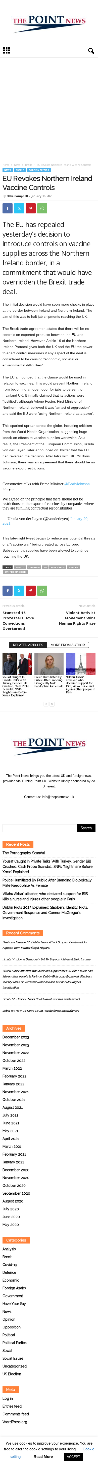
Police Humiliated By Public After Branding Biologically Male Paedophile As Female (48, 682)
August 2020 (13, 1201)
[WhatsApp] (42, 208)
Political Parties (15, 1343)
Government (13, 1296)
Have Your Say (14, 1304)
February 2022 (14, 1076)
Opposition (12, 1327)
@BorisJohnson (77, 484)
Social (7, 1351)
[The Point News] (49, 22)
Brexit (28, 165)
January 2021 (13, 1162)
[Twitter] (19, 208)
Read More (43, 1456)
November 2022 (16, 1053)
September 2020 (16, 1193)
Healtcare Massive (14, 942)
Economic (11, 1280)
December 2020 (16, 1170)
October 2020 (14, 1186)
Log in (8, 1398)
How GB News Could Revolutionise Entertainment (48, 999)
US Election (12, 1374)
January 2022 (13, 1084)
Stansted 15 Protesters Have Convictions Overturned (18, 620)
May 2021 (10, 1131)
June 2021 (11, 1123)
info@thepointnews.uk (58, 797)
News (17, 165)
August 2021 (13, 1107)
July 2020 (11, 1209)
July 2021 (10, 1115)
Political (9, 1335)
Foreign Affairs (39, 170)
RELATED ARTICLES (28, 645)
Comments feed (16, 1414)
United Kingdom (15, 572)
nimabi (7, 959)
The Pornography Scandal (24, 853)
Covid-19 (33, 567)
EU (45, 567)
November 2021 (16, 1092)
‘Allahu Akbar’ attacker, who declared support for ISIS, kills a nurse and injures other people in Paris (80, 685)
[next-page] (52, 704)
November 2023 (16, 1045)
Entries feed (12, 1406)
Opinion (9, 1319)
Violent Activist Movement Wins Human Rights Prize (77, 618)
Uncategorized (15, 1366)
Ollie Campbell (17, 196)
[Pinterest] (31, 208)
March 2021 (12, 1146)
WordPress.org (15, 1422)
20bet (6, 1010)
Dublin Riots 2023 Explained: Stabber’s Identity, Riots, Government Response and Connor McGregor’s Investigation (45, 912)
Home (6, 165)
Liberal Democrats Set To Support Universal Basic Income (53, 959)
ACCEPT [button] (73, 1457)
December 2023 (16, 1037)
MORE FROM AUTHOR (68, 645)
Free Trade (58, 567)
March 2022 (12, 1068)
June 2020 (11, 1217)
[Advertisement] (49, 111)
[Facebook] (8, 208)
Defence (9, 1272)
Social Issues (13, 1358)
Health (73, 567)
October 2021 (14, 1100)
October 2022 (14, 1061)
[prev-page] (45, 704)
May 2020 (11, 1225)
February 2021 (14, 1154)
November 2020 (16, 1178)
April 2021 (11, 1139)
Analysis (9, 1249)
